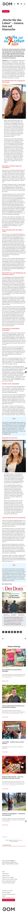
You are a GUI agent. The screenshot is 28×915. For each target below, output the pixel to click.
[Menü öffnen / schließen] (25, 4)
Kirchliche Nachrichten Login (8, 895)
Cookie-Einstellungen (8, 882)
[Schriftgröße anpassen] (26, 368)
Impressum (5, 873)
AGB (3, 871)
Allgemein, (5, 13)
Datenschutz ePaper (8, 877)
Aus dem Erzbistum (13, 13)
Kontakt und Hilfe (7, 890)
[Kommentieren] (18, 4)
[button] (3, 632)
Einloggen (4, 836)
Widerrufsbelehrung (8, 897)
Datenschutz (6, 875)
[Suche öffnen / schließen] (14, 4)
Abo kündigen (6, 892)
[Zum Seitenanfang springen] (26, 821)
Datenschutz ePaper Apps (9, 879)
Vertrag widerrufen (8, 900)
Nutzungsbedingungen (9, 881)
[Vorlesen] (26, 372)
